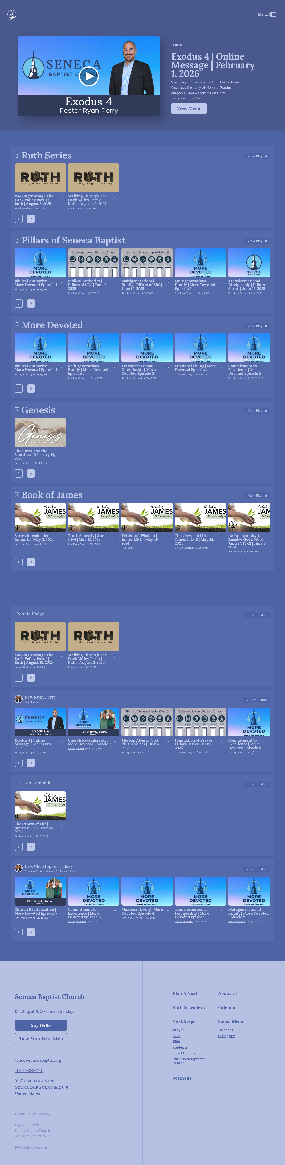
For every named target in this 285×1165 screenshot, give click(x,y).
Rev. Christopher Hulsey (49, 866)
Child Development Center (189, 1061)
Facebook (225, 1030)
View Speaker (256, 615)
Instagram (226, 1036)
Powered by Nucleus (31, 1147)
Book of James (52, 495)
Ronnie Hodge (23, 208)
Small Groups (184, 1053)
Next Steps (184, 1021)
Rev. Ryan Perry (180, 98)
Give (177, 1036)
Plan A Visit (185, 993)
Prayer (178, 1030)
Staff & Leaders (189, 1007)
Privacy (44, 1114)
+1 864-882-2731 (29, 1070)
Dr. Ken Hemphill (184, 547)
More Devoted (52, 325)
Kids (176, 1042)
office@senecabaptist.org (38, 1060)
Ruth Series (46, 155)
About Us (228, 993)
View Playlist (257, 156)
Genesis (38, 410)
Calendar (227, 1007)
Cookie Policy (25, 1114)
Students (180, 1047)
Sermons (182, 1078)
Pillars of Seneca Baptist (73, 240)
